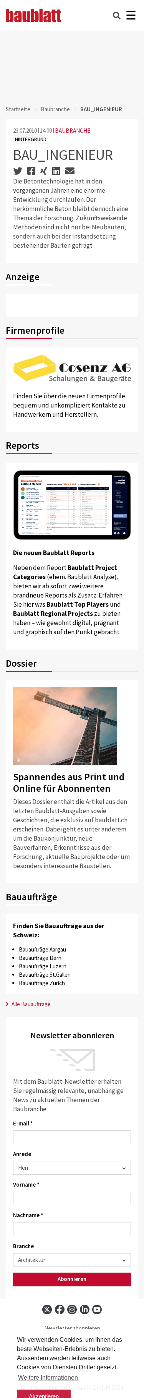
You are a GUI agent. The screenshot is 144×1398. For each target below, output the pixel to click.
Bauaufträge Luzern (42, 966)
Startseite (18, 109)
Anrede (22, 1154)
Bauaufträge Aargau (42, 949)
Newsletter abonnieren (72, 1328)
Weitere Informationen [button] (48, 1377)
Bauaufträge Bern (40, 957)
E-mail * (23, 1123)
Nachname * (28, 1215)
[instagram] (72, 1309)
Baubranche (55, 109)
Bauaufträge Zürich (42, 983)
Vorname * (26, 1184)
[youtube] (97, 1309)
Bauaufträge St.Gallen (45, 974)
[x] (47, 1309)
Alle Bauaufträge (30, 1004)
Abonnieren (72, 1279)
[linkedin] (84, 1309)
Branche (23, 1246)
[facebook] (60, 1309)
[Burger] (130, 15)
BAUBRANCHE (72, 130)
